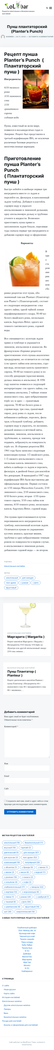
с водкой (40, 872)
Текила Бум (27, 948)
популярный (32, 862)
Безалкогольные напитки (15, 1017)
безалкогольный (34, 843)
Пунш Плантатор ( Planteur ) (21, 673)
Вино (6, 1013)
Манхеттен (27, 956)
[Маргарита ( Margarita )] (27, 615)
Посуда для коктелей (11, 1021)
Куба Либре (27, 945)
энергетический (25, 912)
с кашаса (27, 877)
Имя (6, 763)
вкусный (10, 847)
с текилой (10, 902)
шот (7, 912)
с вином (43, 867)
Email (6, 776)
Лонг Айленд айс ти (27, 930)
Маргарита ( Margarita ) (26, 637)
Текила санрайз (27, 939)
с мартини (10, 892)
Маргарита (27, 959)
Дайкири (27, 954)
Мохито (27, 965)
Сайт (6, 788)
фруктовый (11, 588)
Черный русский (27, 936)
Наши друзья (10, 989)
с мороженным (30, 892)
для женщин (27, 578)
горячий (26, 847)
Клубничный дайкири (27, 927)
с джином (10, 877)
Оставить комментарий (41, 37)
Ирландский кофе (27, 933)
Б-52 (27, 968)
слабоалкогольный (14, 887)
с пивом (9, 897)
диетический (11, 852)
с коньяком (10, 882)
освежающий (12, 862)
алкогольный (12, 578)
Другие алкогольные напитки (17, 1005)
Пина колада (27, 942)
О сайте (5, 985)
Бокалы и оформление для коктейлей (21, 1025)
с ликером (36, 887)
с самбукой (42, 897)
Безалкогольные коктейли (21, 668)
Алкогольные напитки (11, 1001)
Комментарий (11, 726)
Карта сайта (9, 993)
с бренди (27, 867)
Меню (50, 8)
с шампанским (12, 907)
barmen (10, 37)
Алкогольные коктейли (14, 566)
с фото (36, 583)
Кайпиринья (27, 971)
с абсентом (10, 867)
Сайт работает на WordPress (20, 1042)
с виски (24, 872)
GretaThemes (27, 1045)
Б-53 (27, 951)
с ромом (24, 583)
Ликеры (7, 1009)
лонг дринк (11, 583)
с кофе (26, 882)
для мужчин (11, 857)
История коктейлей (11, 997)
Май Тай (27, 962)
